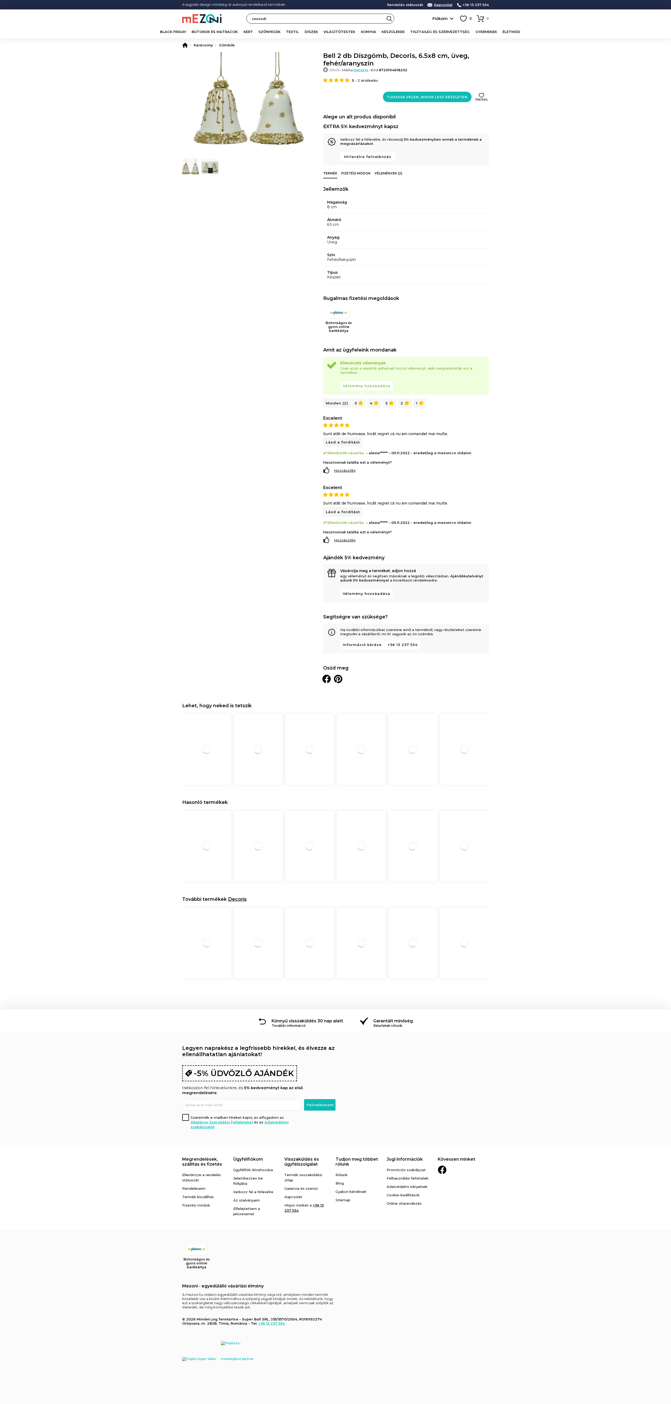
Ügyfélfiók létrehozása (253, 1170)
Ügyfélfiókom (248, 1159)
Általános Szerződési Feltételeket (222, 1122)
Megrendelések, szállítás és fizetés (202, 1162)
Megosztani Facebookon (326, 679)
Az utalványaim (246, 1200)
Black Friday (173, 32)
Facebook (442, 1170)
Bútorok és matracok (215, 32)
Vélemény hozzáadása (366, 386)
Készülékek (393, 32)
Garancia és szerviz (301, 1188)
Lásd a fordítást (343, 442)
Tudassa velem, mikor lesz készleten (427, 97)
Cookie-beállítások (403, 1195)
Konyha (368, 32)
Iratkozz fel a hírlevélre (253, 1192)
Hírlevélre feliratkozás (367, 157)
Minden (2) (337, 403)
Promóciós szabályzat (406, 1170)
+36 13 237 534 (476, 5)
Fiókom (440, 18)
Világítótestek (339, 32)
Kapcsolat (443, 5)
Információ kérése (362, 645)
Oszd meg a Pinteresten (338, 679)
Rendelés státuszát (405, 5)
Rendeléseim (193, 1188)
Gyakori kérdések (351, 1191)
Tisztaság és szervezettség (440, 32)
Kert (248, 32)
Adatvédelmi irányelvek (407, 1186)
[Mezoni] (185, 45)
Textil (292, 32)
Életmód (511, 32)
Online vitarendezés (404, 1203)
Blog (340, 1183)
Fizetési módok (356, 173)
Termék (330, 173)
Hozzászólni (344, 470)
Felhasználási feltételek (408, 1178)
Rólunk (342, 1175)
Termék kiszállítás (198, 1197)
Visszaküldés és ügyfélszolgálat (301, 1162)
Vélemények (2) (388, 173)
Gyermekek (486, 32)
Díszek (311, 32)
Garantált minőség (393, 1020)
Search (389, 18)
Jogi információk (405, 1159)
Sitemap (343, 1200)
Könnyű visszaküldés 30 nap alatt (307, 1020)
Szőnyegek (269, 32)
